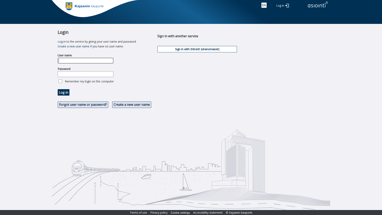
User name (65, 55)
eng (264, 5)
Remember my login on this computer (89, 81)
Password (64, 69)
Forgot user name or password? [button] (83, 104)
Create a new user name (73, 46)
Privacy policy (159, 212)
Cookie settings (180, 212)
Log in (280, 5)
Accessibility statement (208, 212)
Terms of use (138, 212)
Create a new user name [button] (132, 104)
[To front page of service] (317, 8)
